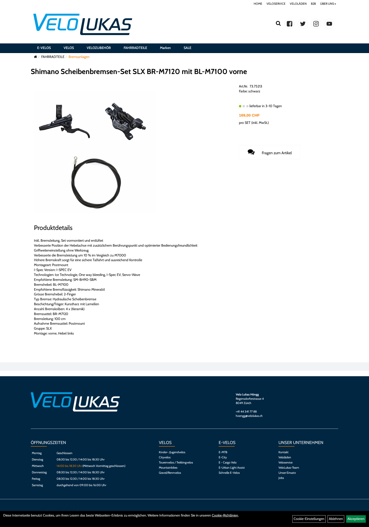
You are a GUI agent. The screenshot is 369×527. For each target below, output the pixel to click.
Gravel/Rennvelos (170, 473)
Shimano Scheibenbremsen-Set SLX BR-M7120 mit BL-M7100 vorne (139, 71)
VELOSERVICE (276, 4)
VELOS (69, 48)
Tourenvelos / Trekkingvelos (176, 462)
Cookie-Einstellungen (309, 519)
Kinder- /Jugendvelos (172, 452)
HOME (258, 4)
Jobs (281, 478)
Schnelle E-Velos (229, 473)
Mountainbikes (168, 467)
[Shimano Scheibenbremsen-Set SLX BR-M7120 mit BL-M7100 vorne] (95, 152)
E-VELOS (44, 48)
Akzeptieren (356, 519)
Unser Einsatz (287, 473)
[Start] (35, 57)
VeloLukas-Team (288, 467)
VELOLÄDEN (298, 4)
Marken (165, 48)
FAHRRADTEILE (135, 48)
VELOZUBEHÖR (99, 48)
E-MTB (223, 452)
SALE (187, 48)
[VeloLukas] (82, 24)
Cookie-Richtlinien (225, 515)
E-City (223, 457)
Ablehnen (336, 519)
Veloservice (285, 462)
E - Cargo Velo (228, 462)
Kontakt (283, 452)
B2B (313, 4)
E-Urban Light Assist (232, 467)
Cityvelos (165, 457)
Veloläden (284, 457)
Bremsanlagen (79, 57)
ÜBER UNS (327, 4)
